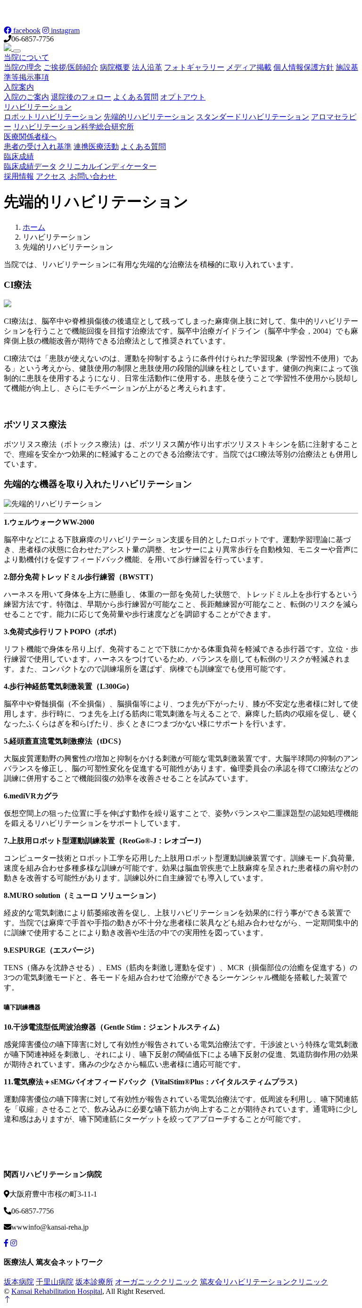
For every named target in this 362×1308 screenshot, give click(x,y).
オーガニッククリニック (156, 1282)
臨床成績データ (30, 166)
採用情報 (19, 176)
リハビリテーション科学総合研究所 (73, 127)
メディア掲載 (249, 67)
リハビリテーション (38, 107)
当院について (26, 57)
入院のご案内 (26, 97)
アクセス (51, 176)
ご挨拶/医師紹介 (70, 67)
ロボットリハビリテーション (53, 117)
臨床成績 (19, 156)
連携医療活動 (96, 147)
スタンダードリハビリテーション (252, 117)
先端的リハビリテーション (149, 117)
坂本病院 (19, 1282)
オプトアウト (183, 97)
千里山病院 (55, 1282)
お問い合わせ (92, 176)
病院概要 (115, 67)
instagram (64, 30)
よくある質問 (135, 97)
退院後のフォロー (81, 97)
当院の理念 (22, 67)
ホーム (34, 227)
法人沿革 (147, 67)
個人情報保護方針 (303, 67)
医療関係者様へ (30, 137)
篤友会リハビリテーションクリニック (264, 1282)
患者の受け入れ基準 (38, 147)
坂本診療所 (94, 1282)
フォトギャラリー (194, 67)
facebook (26, 30)
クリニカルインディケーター (107, 166)
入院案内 (19, 87)
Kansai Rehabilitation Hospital (56, 1291)
